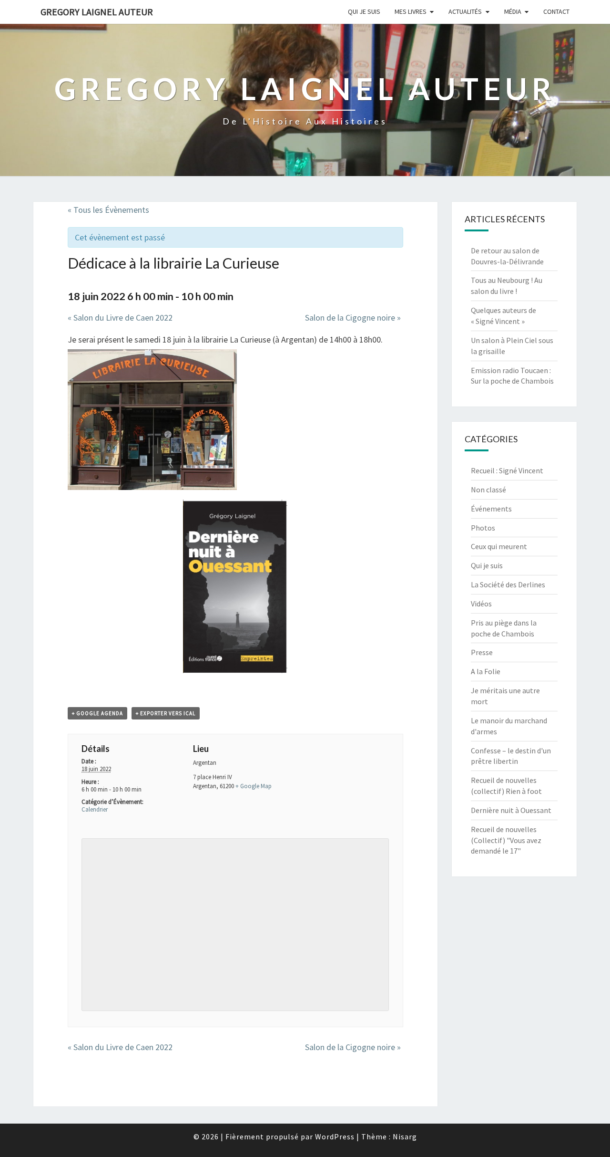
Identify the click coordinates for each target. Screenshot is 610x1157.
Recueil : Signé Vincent (507, 470)
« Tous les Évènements (108, 209)
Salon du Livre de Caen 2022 (120, 317)
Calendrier (94, 809)
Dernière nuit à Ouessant (511, 810)
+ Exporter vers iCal (165, 713)
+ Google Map (253, 786)
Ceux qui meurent (499, 546)
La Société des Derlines (508, 584)
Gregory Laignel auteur (97, 12)
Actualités (465, 11)
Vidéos (481, 603)
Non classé (488, 489)
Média (512, 11)
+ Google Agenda (97, 713)
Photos (483, 527)
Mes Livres (411, 11)
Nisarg (405, 1136)
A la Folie (485, 671)
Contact (556, 11)
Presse (482, 652)
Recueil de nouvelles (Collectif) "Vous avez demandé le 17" (506, 840)
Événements (491, 508)
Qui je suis (364, 11)
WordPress (335, 1136)
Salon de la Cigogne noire (353, 317)
